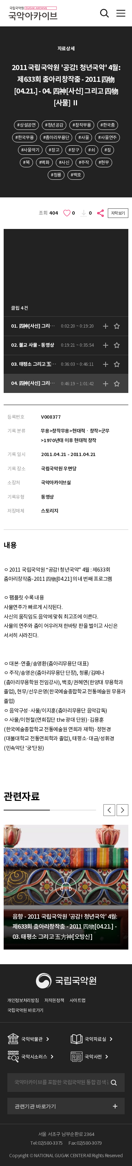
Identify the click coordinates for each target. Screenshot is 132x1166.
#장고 (54, 150)
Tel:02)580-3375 (46, 1143)
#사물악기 (30, 150)
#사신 (64, 162)
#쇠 (91, 150)
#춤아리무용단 (56, 137)
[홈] (33, 5)
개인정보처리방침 (23, 1000)
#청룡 (56, 175)
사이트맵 (77, 1000)
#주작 (84, 162)
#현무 (104, 162)
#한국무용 (24, 137)
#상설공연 (26, 125)
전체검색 (104, 13)
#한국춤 (107, 125)
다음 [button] (122, 810)
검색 (113, 1082)
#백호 (76, 175)
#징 (107, 150)
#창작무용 (82, 125)
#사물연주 (107, 137)
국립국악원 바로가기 (25, 1010)
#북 (26, 162)
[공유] (101, 213)
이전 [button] (109, 810)
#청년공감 (54, 125)
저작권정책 (54, 1000)
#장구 (74, 150)
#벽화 (44, 162)
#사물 (83, 137)
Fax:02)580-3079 (85, 1143)
